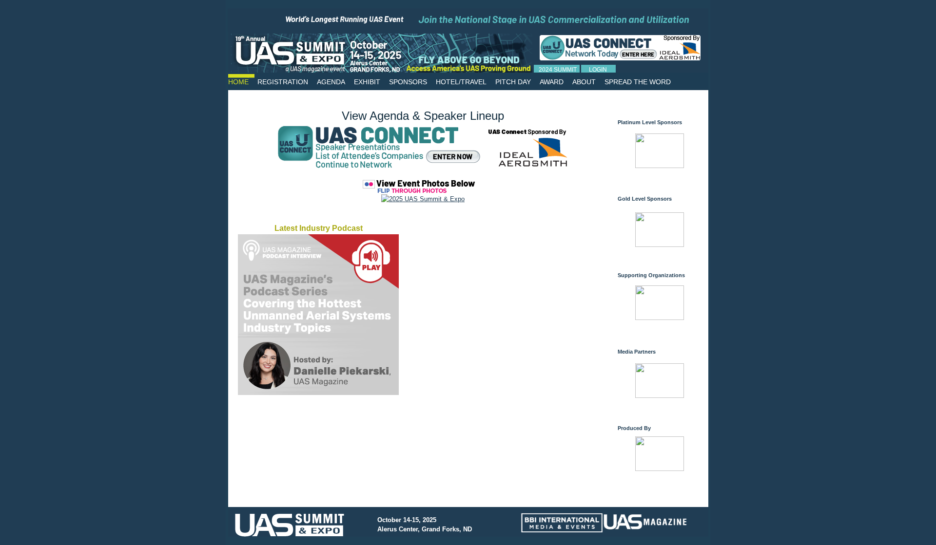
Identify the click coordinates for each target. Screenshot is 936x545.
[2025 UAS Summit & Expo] (423, 199)
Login (598, 70)
